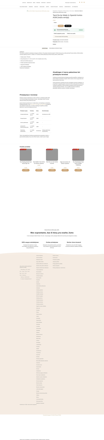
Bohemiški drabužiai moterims (42, 360)
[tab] (45, 48)
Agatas (37, 348)
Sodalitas (38, 330)
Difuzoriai (38, 308)
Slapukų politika (56, 261)
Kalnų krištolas (39, 322)
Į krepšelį (61, 25)
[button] (39, 170)
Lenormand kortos (39, 399)
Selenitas (38, 324)
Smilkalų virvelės (39, 292)
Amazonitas (38, 328)
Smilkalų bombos (39, 300)
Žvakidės (38, 279)
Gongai (37, 391)
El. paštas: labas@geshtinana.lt (26, 278)
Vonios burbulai (39, 257)
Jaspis (37, 316)
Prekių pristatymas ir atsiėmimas (59, 267)
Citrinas (37, 340)
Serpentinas (38, 320)
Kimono (37, 368)
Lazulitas (38, 326)
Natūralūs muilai (39, 259)
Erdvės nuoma (55, 255)
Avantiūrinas (38, 350)
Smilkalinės (38, 370)
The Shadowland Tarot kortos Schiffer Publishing (78, 163)
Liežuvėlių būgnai (39, 389)
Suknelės (38, 362)
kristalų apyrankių (42, 104)
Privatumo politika (56, 259)
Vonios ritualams (39, 255)
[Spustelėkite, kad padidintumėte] (29, 9)
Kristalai (37, 310)
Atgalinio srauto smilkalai (41, 306)
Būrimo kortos (66, 10)
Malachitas (38, 338)
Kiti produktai (38, 271)
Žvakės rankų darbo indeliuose (42, 265)
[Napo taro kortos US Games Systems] (65, 155)
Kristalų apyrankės (39, 358)
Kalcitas (37, 356)
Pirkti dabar (67, 25)
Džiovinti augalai (39, 296)
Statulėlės (38, 283)
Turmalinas (38, 352)
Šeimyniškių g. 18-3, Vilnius (25, 269)
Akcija (37, 397)
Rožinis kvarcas (39, 334)
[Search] (77, 3)
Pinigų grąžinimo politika (57, 263)
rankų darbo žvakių (34, 104)
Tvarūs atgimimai (39, 269)
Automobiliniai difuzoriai (41, 285)
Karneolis (38, 354)
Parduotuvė (60, 10)
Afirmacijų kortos (39, 401)
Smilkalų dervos (39, 298)
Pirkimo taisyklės (56, 265)
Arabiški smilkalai (39, 294)
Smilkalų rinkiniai (39, 302)
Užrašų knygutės (39, 275)
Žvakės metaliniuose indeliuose (42, 267)
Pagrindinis (55, 10)
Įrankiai (37, 281)
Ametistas (38, 318)
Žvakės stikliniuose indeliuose (42, 263)
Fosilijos (38, 346)
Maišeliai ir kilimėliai (40, 403)
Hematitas (38, 342)
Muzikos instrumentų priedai (41, 393)
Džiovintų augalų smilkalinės (41, 372)
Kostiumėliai (38, 366)
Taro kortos (72, 10)
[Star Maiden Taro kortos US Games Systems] (39, 155)
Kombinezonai (39, 364)
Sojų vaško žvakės (39, 261)
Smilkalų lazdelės (39, 304)
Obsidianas (38, 336)
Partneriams (55, 257)
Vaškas (37, 395)
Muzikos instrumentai (40, 387)
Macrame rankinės (39, 273)
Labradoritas (38, 344)
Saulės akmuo (39, 314)
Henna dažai (38, 277)
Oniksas (37, 332)
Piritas (37, 312)
